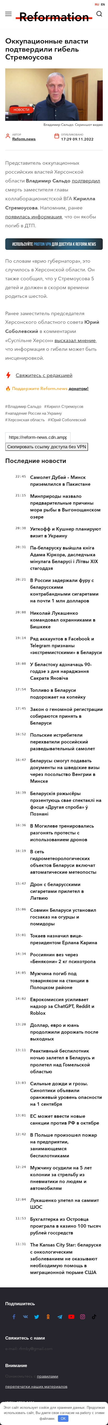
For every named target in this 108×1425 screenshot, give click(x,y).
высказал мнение (75, 340)
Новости (21, 110)
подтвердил (86, 181)
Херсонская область (26, 420)
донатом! (79, 388)
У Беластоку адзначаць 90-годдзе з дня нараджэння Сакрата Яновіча (61, 671)
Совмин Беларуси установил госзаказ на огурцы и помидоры (63, 917)
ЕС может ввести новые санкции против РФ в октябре (64, 1120)
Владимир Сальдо (24, 406)
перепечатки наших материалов (36, 1386)
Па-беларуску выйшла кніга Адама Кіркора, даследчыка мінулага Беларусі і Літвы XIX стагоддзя (64, 558)
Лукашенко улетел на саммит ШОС (64, 1204)
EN (103, 4)
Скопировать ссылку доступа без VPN (46, 446)
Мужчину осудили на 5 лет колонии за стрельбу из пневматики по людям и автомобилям (61, 1178)
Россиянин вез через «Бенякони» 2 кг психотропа (63, 958)
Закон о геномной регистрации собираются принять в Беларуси (66, 716)
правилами (47, 1376)
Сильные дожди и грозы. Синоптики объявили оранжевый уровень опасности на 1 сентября (66, 1094)
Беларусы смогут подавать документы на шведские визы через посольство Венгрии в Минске (65, 771)
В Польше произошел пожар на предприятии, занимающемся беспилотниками (63, 1145)
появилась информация (33, 217)
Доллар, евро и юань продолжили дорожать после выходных (64, 1032)
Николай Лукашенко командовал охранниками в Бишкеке (62, 620)
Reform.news (24, 139)
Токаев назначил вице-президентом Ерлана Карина (63, 939)
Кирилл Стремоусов (65, 406)
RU (97, 4)
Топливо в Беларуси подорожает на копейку (57, 694)
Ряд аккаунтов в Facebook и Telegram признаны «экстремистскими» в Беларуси (66, 645)
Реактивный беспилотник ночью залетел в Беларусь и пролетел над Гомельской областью (62, 1061)
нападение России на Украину (35, 413)
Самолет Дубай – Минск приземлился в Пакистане (60, 481)
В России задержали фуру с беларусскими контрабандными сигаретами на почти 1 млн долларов (64, 590)
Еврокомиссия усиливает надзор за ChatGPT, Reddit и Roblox (62, 1006)
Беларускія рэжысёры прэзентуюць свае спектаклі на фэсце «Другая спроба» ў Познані (65, 804)
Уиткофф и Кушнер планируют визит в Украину (65, 532)
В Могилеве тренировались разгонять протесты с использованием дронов (62, 832)
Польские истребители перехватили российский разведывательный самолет (62, 741)
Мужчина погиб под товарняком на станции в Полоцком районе (59, 980)
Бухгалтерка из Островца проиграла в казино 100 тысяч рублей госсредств (65, 1226)
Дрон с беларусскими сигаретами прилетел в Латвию (57, 891)
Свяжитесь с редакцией (44, 375)
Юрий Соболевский (68, 420)
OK (63, 1419)
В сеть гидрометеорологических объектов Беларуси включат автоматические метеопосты (63, 862)
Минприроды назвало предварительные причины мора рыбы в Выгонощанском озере (65, 506)
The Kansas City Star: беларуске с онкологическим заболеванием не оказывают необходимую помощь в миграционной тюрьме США (65, 1258)
